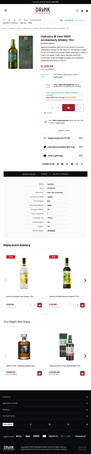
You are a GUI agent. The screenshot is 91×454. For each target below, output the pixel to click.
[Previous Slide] (6, 280)
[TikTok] (20, 20)
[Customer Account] (82, 10)
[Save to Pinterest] (72, 164)
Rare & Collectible (24, 28)
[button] (73, 20)
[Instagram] (9, 20)
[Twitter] (14, 20)
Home (4, 28)
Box (48, 201)
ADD (81, 138)
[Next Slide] (85, 280)
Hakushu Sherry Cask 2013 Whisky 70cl (64, 366)
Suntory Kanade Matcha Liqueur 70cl (64, 296)
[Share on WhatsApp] (77, 164)
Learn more (57, 77)
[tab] (45, 314)
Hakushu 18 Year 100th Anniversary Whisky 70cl (51, 28)
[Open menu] (6, 10)
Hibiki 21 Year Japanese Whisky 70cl (20, 366)
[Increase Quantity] (58, 107)
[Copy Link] (57, 164)
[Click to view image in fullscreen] (21, 52)
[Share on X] (67, 164)
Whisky (11, 28)
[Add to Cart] (68, 107)
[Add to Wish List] (80, 107)
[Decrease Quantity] (46, 107)
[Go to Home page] (43, 11)
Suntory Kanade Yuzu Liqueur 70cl (20, 296)
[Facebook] (4, 20)
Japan (49, 197)
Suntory (50, 184)
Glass (49, 205)
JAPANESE (51, 231)
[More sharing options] (82, 164)
